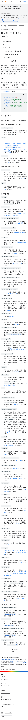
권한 (15, 499)
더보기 (13, 91)
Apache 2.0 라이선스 (13, 661)
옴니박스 (6, 455)
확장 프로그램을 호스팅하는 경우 (18, 349)
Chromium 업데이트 (5, 685)
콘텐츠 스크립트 (14, 253)
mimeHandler (16, 404)
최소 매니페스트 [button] (6, 91)
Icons (5, 190)
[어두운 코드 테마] (23, 94)
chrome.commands (20, 242)
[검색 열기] (18, 2)
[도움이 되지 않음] (12, 30)
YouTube (3, 702)
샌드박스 (17, 524)
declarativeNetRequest (10, 294)
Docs (3, 6)
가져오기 (16, 372)
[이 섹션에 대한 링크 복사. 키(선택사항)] (10, 194)
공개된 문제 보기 (4, 679)
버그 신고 (3, 677)
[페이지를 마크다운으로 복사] (7, 36)
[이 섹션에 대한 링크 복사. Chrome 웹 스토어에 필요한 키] (21, 167)
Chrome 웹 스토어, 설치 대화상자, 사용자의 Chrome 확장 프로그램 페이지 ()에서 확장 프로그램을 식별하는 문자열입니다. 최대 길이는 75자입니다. (15, 147)
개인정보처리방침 (8, 713)
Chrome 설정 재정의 (18, 223)
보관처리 (3, 690)
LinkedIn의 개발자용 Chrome (7, 704)
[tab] (6, 91)
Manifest (16, 9)
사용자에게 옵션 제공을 (16, 478)
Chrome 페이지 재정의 (19, 232)
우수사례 (3, 688)
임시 (8, 432)
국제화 (9, 153)
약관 (2, 713)
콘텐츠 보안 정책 (17, 263)
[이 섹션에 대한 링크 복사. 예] (4, 79)
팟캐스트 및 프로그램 (5, 693)
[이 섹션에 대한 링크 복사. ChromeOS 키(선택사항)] (18, 604)
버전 (9, 162)
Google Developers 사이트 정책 (19, 663)
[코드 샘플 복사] (25, 94)
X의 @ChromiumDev (6, 699)
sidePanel (8, 545)
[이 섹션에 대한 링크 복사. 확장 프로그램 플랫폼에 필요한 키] (23, 125)
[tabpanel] (14, 102)
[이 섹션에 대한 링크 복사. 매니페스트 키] (12, 116)
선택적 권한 (16, 468)
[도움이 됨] (10, 30)
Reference (7, 9)
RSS (2, 706)
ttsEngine (20, 562)
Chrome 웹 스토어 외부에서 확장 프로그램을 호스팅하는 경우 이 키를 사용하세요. (15, 573)
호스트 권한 (21, 362)
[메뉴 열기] (2, 2)
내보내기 (16, 324)
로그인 (24, 1)
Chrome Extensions (14, 6)
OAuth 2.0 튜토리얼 (9, 445)
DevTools (11, 316)
